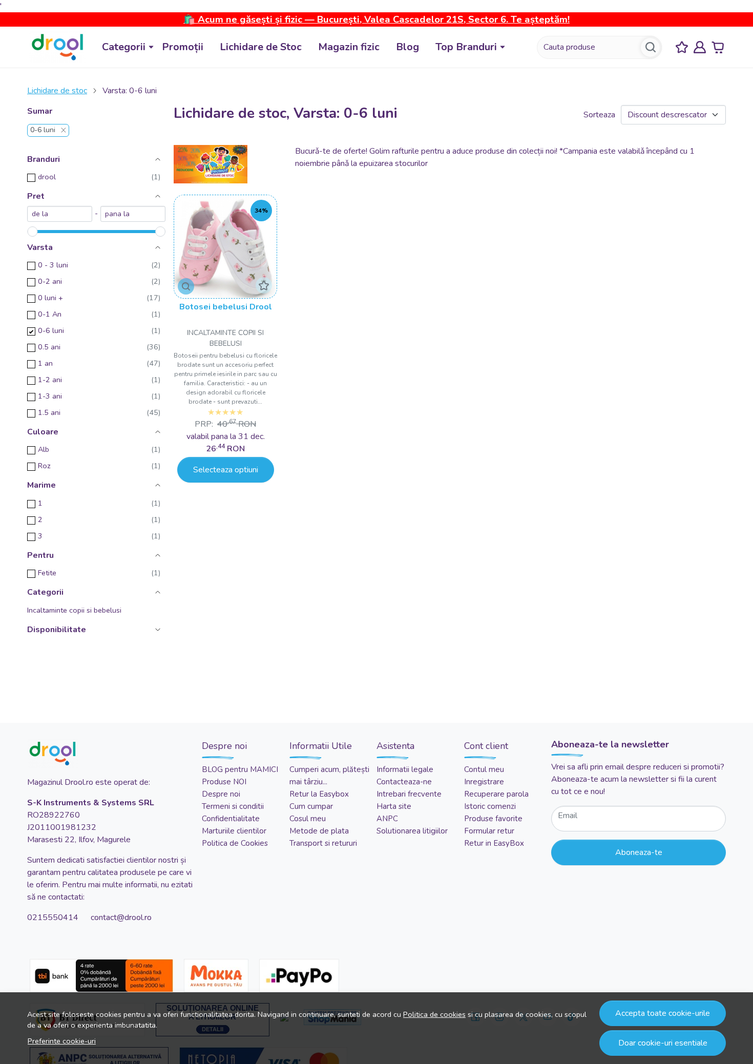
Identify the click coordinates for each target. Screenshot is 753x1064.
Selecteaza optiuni (225, 469)
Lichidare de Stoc (261, 47)
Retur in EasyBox (494, 843)
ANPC (387, 818)
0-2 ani (50, 281)
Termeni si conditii (233, 806)
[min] (59, 214)
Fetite (47, 573)
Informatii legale (404, 769)
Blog (407, 47)
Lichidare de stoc (57, 90)
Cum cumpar (311, 806)
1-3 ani (50, 396)
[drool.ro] (57, 47)
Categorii (123, 47)
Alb (43, 449)
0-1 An (49, 314)
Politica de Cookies (235, 843)
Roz (44, 466)
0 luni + (50, 298)
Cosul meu (307, 818)
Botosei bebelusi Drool (225, 306)
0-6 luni (42, 130)
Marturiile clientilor (234, 831)
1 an (45, 363)
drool (47, 177)
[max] (132, 214)
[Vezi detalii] (186, 286)
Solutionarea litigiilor (412, 831)
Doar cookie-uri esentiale (662, 1043)
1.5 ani (49, 412)
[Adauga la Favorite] (264, 285)
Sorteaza (599, 114)
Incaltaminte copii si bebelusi (74, 610)
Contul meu (484, 769)
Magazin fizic (349, 47)
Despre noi (221, 794)
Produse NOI (224, 782)
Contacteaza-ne (404, 782)
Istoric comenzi (490, 806)
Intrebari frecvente (409, 794)
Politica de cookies (434, 1014)
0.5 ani (49, 347)
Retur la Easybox (319, 794)
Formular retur (489, 831)
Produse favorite (493, 818)
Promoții (182, 47)
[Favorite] (682, 47)
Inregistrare (484, 782)
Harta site (393, 806)
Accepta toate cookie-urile (662, 1013)
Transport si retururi (323, 843)
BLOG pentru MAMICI (240, 769)
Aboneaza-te (638, 852)
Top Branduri (466, 47)
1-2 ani (50, 379)
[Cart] (718, 47)
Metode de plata (319, 831)
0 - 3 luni (53, 265)
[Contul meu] (700, 47)
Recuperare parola (496, 794)
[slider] (32, 231)
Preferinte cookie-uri (62, 1041)
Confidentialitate (231, 818)
